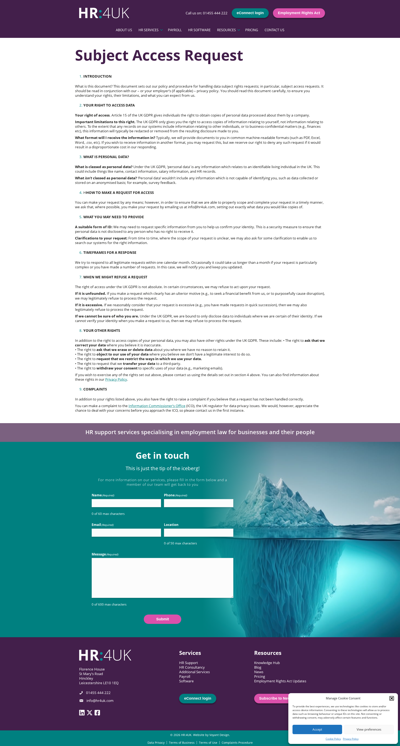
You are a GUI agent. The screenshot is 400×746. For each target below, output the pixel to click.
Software (186, 681)
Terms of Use (208, 742)
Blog (257, 667)
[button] (392, 698)
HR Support (188, 662)
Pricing (251, 30)
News (258, 671)
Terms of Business (182, 742)
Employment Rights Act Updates (280, 681)
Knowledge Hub (267, 662)
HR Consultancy (192, 667)
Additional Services (194, 671)
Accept (317, 729)
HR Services (149, 30)
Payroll (175, 30)
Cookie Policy (333, 739)
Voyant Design (219, 735)
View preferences (369, 729)
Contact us (274, 30)
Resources (226, 30)
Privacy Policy (351, 739)
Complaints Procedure (237, 742)
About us (124, 30)
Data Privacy (156, 742)
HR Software (199, 30)
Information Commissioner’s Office (157, 405)
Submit (162, 619)
